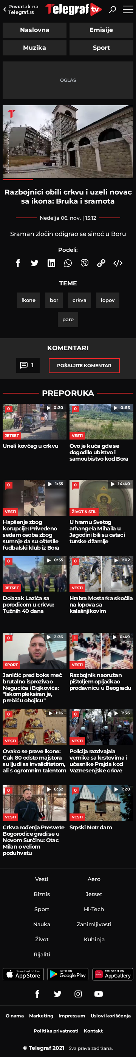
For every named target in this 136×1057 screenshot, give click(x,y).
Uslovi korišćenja (111, 1016)
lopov (108, 300)
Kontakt (93, 1031)
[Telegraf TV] (98, 994)
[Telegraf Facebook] (37, 994)
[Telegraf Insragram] (78, 994)
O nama (15, 1016)
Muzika (34, 47)
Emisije (101, 30)
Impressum (72, 1016)
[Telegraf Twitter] (57, 994)
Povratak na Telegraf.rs (23, 9)
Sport (101, 47)
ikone (29, 300)
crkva (80, 300)
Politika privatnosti (56, 1031)
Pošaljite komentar (84, 365)
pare (68, 319)
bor (54, 300)
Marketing (41, 1016)
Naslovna (34, 30)
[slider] (68, 179)
